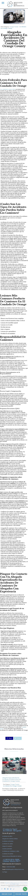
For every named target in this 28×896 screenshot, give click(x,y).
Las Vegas (4, 871)
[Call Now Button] (25, 889)
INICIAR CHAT (7, 894)
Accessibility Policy (14, 884)
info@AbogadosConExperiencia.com (15, 869)
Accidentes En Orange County (12, 786)
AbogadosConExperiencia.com (12, 882)
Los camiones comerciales (7, 89)
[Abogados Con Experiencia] (15, 4)
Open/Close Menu (3, 2)
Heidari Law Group (15, 886)
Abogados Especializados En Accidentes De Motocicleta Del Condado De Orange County (11, 779)
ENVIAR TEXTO (21, 894)
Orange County (13, 26)
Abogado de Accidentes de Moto (10, 838)
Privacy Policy (23, 882)
